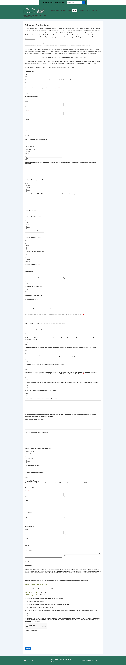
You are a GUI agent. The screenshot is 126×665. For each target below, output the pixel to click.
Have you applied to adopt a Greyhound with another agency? (42, 88)
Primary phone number (31, 210)
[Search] (83, 2)
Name (27, 101)
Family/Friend (29, 456)
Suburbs (28, 185)
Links (63, 2)
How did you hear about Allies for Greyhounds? (38, 448)
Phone (27, 500)
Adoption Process (66, 10)
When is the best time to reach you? (34, 251)
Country (28, 187)
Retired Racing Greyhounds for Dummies (36, 584)
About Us (52, 2)
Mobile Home (29, 156)
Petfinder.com (29, 458)
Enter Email (27, 116)
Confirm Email (67, 116)
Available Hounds (54, 10)
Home (27, 219)
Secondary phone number (32, 230)
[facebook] (25, 660)
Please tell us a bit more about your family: (37, 432)
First (26, 106)
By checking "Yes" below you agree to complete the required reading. (44, 598)
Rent (27, 291)
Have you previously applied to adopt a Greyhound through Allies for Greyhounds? (48, 79)
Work (27, 224)
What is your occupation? (32, 264)
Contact (58, 14)
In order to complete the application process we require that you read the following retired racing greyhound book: (56, 580)
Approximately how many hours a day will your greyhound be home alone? (46, 323)
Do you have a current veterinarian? (35, 472)
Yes (27, 82)
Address (27, 119)
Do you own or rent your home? (34, 286)
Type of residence (30, 146)
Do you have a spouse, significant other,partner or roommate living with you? (46, 278)
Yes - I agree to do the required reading (35, 601)
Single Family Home (31, 149)
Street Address (28, 125)
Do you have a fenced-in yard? (33, 329)
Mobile (27, 222)
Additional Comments (31, 630)
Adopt (27, 74)
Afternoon (28, 257)
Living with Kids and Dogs (32, 593)
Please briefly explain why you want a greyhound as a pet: (41, 398)
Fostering (81, 10)
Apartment (28, 151)
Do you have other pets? (32, 299)
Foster (27, 76)
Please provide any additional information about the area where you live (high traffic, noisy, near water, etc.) (54, 194)
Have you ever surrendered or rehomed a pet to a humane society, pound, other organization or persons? (54, 314)
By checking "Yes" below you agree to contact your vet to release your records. (47, 604)
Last (65, 106)
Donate (52, 14)
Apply (75, 10)
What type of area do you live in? (34, 179)
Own (27, 289)
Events (88, 10)
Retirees (47, 2)
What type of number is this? (33, 216)
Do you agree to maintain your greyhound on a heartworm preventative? (45, 364)
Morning (28, 254)
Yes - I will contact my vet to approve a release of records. (39, 607)
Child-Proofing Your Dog (31, 595)
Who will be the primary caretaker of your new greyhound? (41, 308)
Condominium (29, 153)
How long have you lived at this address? (36, 139)
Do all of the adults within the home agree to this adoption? (41, 390)
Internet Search (29, 453)
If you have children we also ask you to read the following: (41, 588)
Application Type (29, 71)
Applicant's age (29, 271)
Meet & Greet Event (30, 451)
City (26, 130)
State (65, 130)
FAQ (43, 2)
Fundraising (58, 2)
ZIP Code (27, 135)
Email (27, 110)
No (27, 85)
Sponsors (94, 10)
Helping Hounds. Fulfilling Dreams (34, 15)
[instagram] (32, 660)
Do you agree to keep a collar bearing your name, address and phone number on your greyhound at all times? (55, 356)
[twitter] (28, 660)
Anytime (28, 261)
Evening (28, 259)
